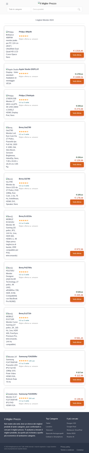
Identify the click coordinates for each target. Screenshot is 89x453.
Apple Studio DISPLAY (29, 69)
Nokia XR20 (71, 433)
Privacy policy (65, 447)
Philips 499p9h (25, 32)
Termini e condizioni (67, 450)
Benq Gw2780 (25, 127)
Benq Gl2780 (24, 179)
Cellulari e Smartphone (54, 437)
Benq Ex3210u (25, 216)
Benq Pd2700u (25, 268)
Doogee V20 (71, 423)
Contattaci (80, 450)
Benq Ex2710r (25, 313)
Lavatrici (49, 427)
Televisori (49, 430)
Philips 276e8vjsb (26, 96)
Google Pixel (71, 427)
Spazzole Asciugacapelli (54, 433)
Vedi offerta (77, 55)
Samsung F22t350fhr (28, 394)
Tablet (48, 423)
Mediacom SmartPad (74, 430)
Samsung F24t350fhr (28, 357)
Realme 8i (70, 437)
